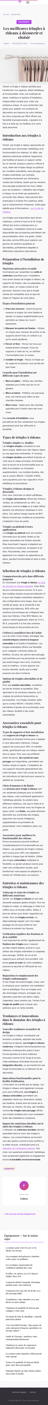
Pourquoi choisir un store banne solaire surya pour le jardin (23, 1372)
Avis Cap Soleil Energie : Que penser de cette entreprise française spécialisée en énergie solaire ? (24, 1328)
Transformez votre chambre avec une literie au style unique (22, 1300)
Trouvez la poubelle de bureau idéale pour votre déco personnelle (22, 1363)
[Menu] (27, 2)
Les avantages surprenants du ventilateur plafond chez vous (19, 1266)
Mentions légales (19, 1392)
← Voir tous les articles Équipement (19, 1214)
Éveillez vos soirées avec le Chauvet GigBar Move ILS (22, 1275)
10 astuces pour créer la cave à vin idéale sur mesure (21, 1249)
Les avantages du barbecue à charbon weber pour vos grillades (22, 1257)
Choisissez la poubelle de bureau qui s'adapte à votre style (22, 1309)
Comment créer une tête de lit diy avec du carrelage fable (23, 1292)
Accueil (6, 14)
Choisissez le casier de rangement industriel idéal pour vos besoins (21, 1346)
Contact (32, 1392)
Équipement (16, 14)
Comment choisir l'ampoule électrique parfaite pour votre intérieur (23, 1283)
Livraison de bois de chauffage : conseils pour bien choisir (24, 1318)
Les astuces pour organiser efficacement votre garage (24, 1355)
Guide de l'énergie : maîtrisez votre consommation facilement (21, 1337)
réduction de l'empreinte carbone (19, 1148)
